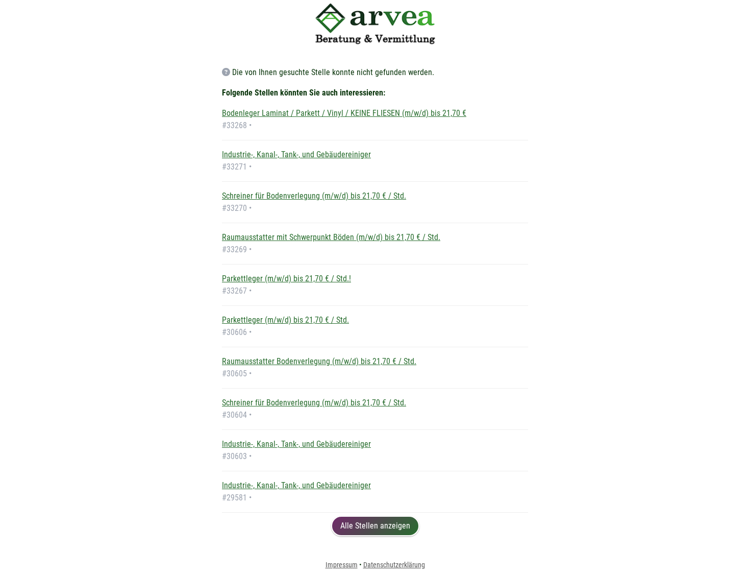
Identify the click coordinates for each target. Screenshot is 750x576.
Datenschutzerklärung (394, 565)
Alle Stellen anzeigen (375, 526)
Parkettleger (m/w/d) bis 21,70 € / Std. (285, 320)
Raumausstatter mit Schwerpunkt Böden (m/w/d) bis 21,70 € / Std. (331, 237)
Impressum (342, 565)
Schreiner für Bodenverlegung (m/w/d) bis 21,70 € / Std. (314, 196)
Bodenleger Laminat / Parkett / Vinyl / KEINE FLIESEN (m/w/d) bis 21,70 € (344, 113)
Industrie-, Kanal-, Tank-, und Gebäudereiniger (296, 154)
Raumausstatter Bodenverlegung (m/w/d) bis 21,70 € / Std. (319, 361)
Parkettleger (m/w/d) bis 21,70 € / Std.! (286, 278)
